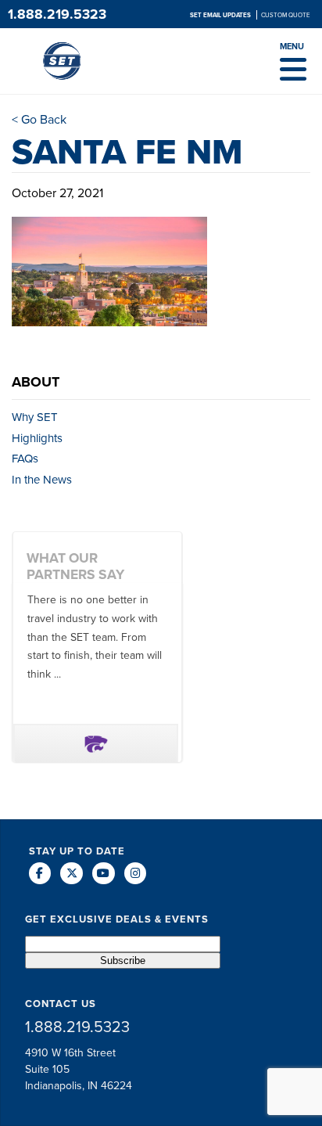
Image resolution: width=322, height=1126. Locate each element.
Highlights (37, 438)
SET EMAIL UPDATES (221, 15)
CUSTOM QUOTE (285, 15)
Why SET (35, 417)
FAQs (25, 458)
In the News (42, 479)
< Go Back (39, 119)
